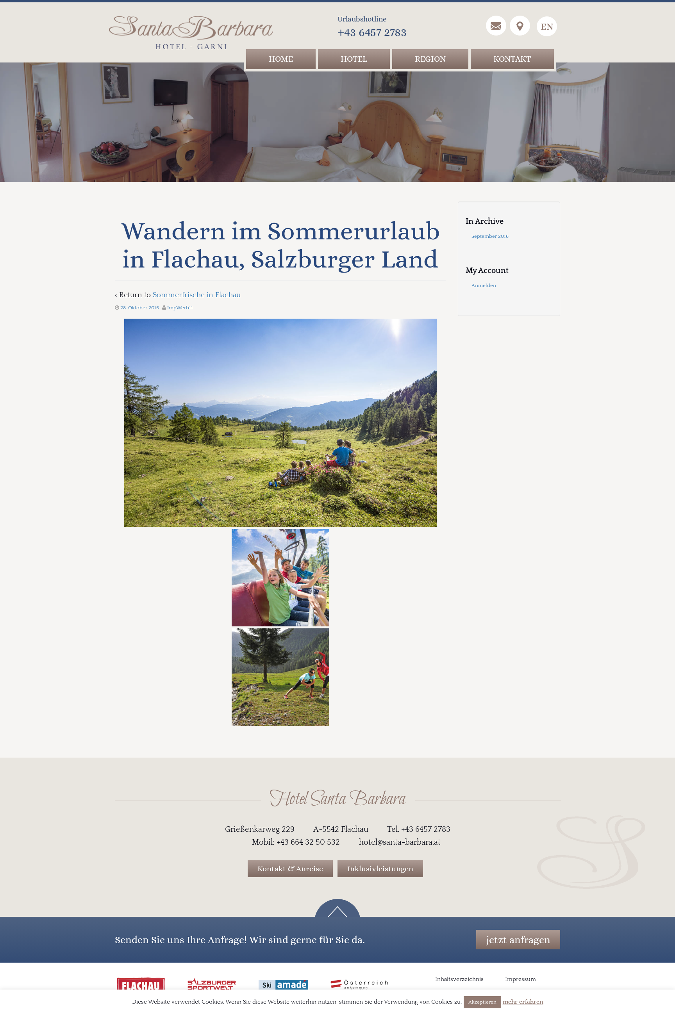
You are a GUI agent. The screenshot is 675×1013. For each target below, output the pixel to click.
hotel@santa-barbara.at (400, 842)
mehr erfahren (523, 1002)
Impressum (520, 979)
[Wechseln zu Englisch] (547, 26)
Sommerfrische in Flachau (197, 295)
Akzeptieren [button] (482, 1002)
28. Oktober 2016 (139, 307)
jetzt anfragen (518, 939)
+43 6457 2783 (372, 31)
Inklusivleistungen (380, 868)
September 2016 (490, 236)
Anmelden (483, 285)
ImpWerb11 (180, 307)
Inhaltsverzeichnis (459, 979)
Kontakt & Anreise (290, 868)
